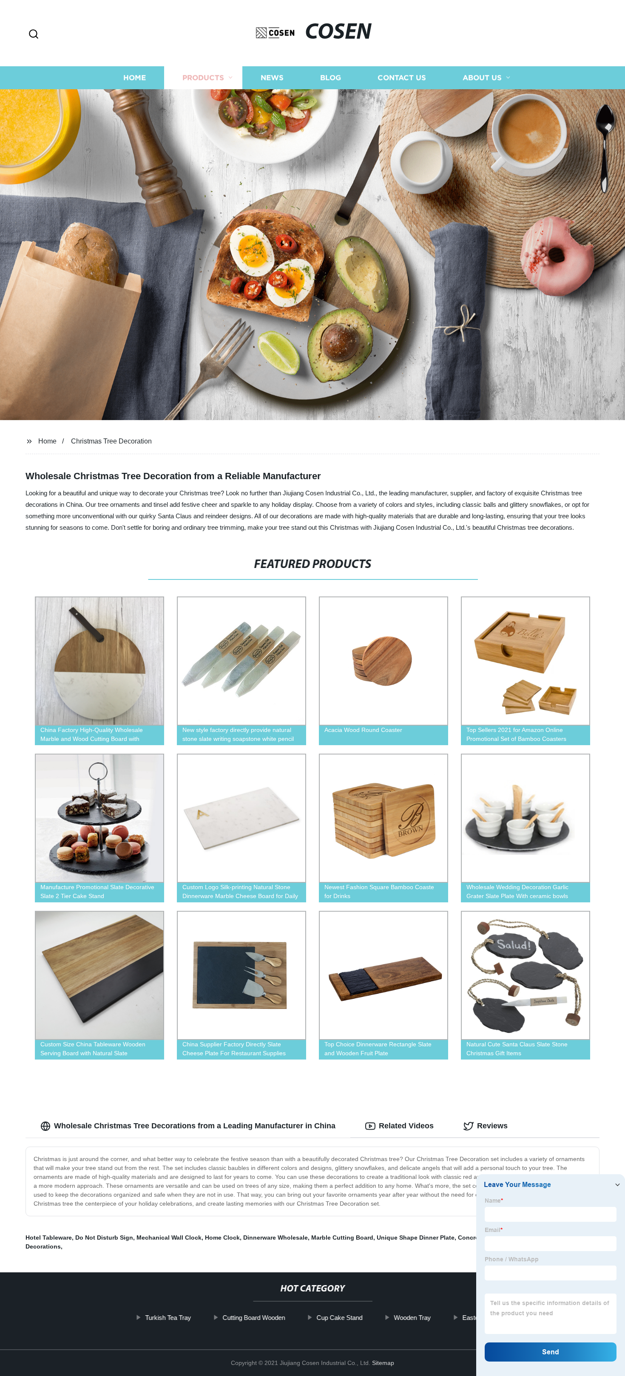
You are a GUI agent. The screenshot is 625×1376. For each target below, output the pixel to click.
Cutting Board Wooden (253, 1317)
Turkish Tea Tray (168, 1317)
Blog (330, 77)
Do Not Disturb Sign (104, 1237)
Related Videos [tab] (406, 1126)
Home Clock (222, 1237)
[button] (34, 34)
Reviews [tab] (492, 1126)
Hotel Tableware (49, 1237)
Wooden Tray (412, 1317)
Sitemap (383, 1362)
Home (134, 77)
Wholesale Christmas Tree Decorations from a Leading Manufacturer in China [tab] (194, 1126)
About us (482, 77)
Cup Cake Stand (339, 1317)
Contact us (402, 77)
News (272, 77)
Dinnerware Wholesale (275, 1237)
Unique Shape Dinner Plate (416, 1237)
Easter (471, 1317)
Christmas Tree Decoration (111, 441)
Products (203, 77)
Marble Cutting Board (342, 1237)
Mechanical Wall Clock (169, 1237)
